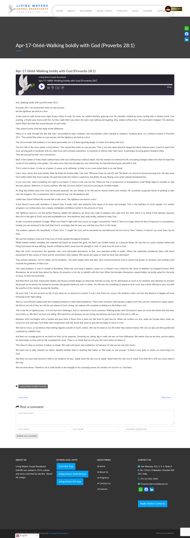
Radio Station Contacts (152, 503)
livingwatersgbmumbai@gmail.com (154, 484)
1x (58, 88)
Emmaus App (66, 466)
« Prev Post (23, 397)
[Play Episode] (42, 86)
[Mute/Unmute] (48, 87)
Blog (136, 11)
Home (59, 11)
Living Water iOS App (70, 481)
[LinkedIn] (186, 39)
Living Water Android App (72, 474)
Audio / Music (105, 11)
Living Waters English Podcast (33, 386)
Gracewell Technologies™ (59, 533)
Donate (147, 11)
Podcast (122, 11)
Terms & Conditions (165, 533)
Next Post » (167, 397)
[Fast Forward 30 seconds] (62, 87)
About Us (103, 472)
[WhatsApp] (186, 28)
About (71, 11)
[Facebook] (186, 34)
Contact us (164, 11)
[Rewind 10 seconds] (52, 87)
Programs (86, 11)
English (23, 535)
